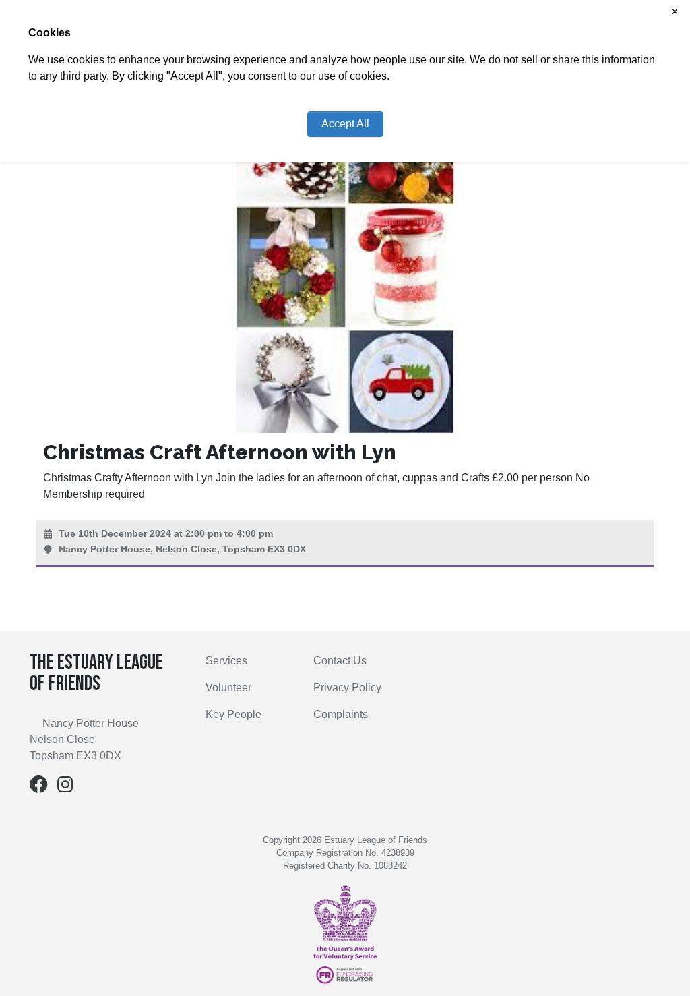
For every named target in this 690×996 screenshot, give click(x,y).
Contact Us (340, 660)
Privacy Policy (347, 687)
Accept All (345, 123)
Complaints (340, 714)
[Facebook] (39, 787)
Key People (233, 714)
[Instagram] (65, 787)
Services (226, 660)
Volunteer (228, 687)
